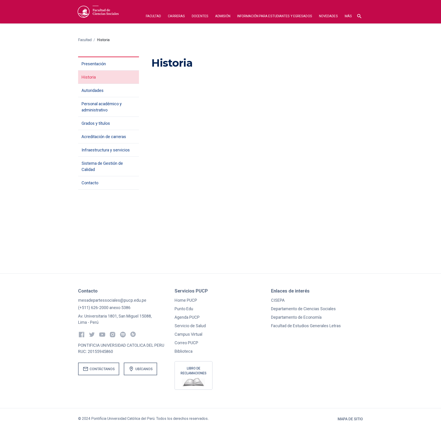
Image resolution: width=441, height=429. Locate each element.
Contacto (90, 182)
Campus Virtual (188, 334)
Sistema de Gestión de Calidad (102, 166)
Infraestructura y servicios (106, 150)
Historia (103, 40)
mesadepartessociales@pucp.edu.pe (112, 300)
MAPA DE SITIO (350, 419)
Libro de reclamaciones (193, 370)
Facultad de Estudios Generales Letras (306, 325)
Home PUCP (186, 300)
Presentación (94, 63)
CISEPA (278, 300)
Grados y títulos (96, 123)
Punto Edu (184, 308)
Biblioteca (183, 351)
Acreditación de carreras (104, 136)
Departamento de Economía (296, 317)
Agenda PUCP (187, 317)
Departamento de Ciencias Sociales (303, 308)
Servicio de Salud (190, 325)
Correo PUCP (186, 342)
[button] (153, 16)
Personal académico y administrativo (102, 106)
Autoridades (93, 90)
